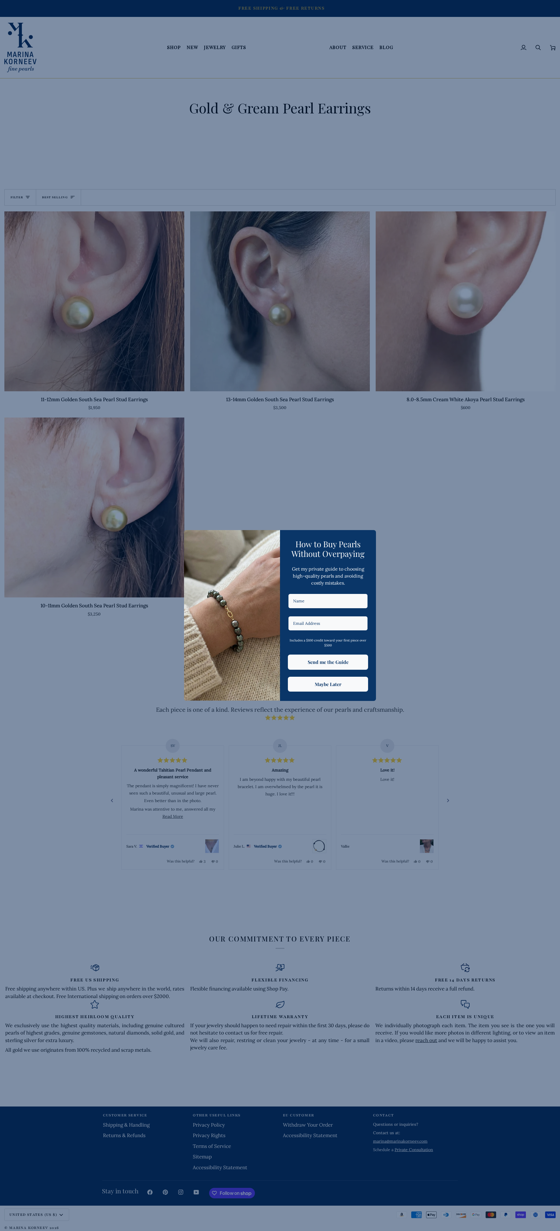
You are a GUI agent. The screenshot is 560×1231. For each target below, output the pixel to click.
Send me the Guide (328, 662)
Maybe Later (328, 684)
